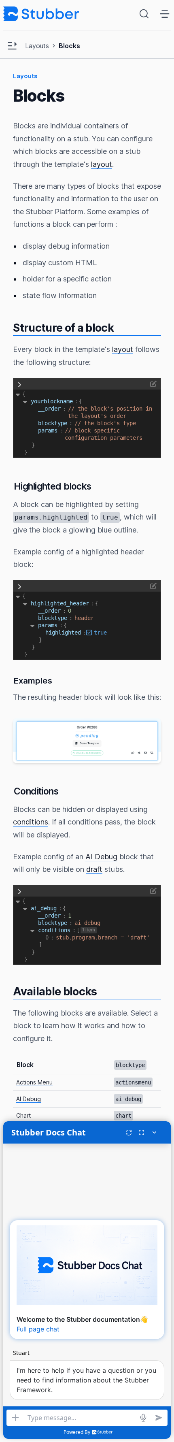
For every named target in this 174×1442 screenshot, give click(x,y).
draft (94, 869)
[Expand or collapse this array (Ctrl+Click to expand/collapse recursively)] (32, 930)
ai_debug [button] (87, 923)
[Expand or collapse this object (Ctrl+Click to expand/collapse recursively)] (17, 394)
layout (101, 164)
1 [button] (69, 915)
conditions (30, 822)
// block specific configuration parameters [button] (103, 434)
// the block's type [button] (105, 423)
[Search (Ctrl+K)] (145, 13)
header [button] (84, 618)
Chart (23, 1115)
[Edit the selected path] (93, 384)
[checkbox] (89, 632)
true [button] (100, 632)
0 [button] (69, 610)
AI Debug (101, 856)
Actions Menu (34, 1082)
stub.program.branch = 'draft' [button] (103, 937)
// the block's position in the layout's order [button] (111, 412)
